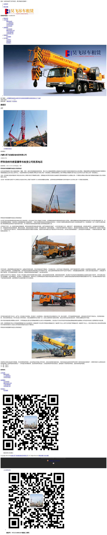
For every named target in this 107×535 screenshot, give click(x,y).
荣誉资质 (8, 41)
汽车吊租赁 (9, 26)
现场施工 (5, 35)
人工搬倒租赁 (9, 23)
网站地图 (5, 6)
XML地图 (46, 455)
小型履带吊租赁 (11, 98)
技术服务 (8, 36)
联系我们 (8, 42)
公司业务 (5, 19)
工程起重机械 (9, 32)
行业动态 (14, 101)
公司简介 (8, 39)
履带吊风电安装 (30, 98)
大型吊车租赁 (9, 24)
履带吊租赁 (9, 21)
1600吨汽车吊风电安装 (20, 98)
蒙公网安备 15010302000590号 (54, 460)
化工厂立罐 (37, 98)
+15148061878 (7, 470)
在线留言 (5, 4)
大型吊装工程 (9, 33)
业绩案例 (5, 27)
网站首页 (5, 18)
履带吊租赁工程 (10, 30)
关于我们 (5, 38)
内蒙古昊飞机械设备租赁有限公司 (19, 455)
